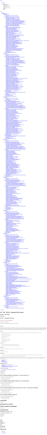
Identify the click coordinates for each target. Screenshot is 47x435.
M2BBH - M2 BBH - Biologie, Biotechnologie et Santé (12, 36)
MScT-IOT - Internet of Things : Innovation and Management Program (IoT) (15, 240)
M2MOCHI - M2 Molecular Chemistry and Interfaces (12, 199)
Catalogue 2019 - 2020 (6, 262)
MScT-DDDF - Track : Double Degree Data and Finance (12, 18)
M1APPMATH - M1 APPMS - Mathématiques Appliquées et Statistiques (14, 66)
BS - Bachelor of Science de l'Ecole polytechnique (12, 140)
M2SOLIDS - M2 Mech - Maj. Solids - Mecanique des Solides (13, 49)
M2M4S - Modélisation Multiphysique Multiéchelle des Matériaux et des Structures (15, 285)
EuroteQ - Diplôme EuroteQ (9, 51)
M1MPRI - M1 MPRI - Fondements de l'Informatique (12, 72)
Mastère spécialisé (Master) (8, 91)
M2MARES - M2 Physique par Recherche (11, 163)
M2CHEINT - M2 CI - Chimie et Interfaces (11, 75)
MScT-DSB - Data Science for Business (10, 215)
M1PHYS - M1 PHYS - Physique (10, 34)
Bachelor (6, 14)
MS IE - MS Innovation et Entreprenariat (11, 92)
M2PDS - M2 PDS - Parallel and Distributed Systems (12, 258)
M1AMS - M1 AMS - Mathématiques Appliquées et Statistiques (13, 27)
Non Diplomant (6, 93)
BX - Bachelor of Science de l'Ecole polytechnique (12, 15)
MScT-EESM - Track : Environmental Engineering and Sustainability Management (15, 21)
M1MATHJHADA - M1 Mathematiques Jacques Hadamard (13, 189)
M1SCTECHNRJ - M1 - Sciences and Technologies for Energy (13, 251)
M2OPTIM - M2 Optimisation (9, 168)
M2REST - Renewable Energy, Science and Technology (12, 205)
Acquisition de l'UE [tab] (4, 361)
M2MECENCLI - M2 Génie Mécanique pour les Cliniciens (13, 165)
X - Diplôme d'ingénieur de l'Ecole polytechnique (12, 298)
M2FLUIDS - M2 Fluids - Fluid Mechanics (11, 195)
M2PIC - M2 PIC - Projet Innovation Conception (12, 45)
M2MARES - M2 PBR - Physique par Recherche (12, 80)
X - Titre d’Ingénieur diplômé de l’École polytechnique (12, 16)
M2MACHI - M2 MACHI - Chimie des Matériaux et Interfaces (13, 122)
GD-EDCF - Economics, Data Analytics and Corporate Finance (13, 268)
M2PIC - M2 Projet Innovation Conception (11, 201)
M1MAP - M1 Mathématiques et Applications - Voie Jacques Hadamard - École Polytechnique (17, 248)
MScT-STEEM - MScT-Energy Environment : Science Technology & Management (16, 185)
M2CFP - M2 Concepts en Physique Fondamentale (12, 159)
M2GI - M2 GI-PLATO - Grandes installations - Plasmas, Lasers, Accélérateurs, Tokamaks (16, 78)
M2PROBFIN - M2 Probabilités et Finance (11, 170)
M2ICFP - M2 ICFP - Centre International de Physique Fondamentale (14, 79)
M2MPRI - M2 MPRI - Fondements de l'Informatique (12, 82)
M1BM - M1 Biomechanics (9, 220)
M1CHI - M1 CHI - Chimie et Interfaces (11, 29)
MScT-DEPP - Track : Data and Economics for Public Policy (13, 19)
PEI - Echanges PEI (8, 209)
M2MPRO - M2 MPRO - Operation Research (11, 257)
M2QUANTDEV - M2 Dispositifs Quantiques (11, 171)
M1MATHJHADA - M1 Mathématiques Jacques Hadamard (13, 154)
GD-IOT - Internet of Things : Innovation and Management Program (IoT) (14, 270)
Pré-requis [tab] (3, 360)
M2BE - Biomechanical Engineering (10, 280)
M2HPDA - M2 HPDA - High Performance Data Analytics (13, 255)
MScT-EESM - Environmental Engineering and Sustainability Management (15, 216)
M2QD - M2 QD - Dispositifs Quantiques (11, 47)
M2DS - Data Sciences (8, 227)
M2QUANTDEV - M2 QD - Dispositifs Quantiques (12, 130)
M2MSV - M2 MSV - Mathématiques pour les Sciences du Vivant (14, 43)
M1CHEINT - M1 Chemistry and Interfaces (11, 187)
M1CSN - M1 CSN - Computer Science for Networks (12, 244)
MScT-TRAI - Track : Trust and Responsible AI (11, 63)
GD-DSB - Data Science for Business (10, 267)
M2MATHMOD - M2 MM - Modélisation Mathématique (12, 42)
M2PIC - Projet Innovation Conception (10, 231)
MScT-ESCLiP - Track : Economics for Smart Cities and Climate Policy (14, 61)
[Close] (0, 434)
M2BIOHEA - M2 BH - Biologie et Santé (11, 74)
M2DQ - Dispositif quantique (9, 282)
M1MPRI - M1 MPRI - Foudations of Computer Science (12, 249)
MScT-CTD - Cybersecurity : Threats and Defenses (12, 214)
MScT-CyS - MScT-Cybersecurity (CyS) (11, 102)
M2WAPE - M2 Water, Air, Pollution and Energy (12, 203)
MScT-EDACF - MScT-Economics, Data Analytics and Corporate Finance (15, 105)
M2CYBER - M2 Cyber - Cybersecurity (11, 254)
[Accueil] (1, 0)
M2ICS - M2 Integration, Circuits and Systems (11, 196)
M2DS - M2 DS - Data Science (9, 119)
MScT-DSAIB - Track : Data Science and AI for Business (13, 59)
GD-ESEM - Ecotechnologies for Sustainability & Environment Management (15, 269)
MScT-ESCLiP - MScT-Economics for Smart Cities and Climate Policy (14, 106)
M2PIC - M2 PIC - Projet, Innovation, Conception (12, 84)
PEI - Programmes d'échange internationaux (11, 52)
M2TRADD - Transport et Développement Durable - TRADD (13, 293)
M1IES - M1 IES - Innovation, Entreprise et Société (12, 31)
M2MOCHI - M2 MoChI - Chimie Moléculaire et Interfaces (13, 125)
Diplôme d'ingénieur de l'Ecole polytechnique (7, 366)
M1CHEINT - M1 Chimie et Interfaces (10, 151)
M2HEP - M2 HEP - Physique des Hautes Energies (12, 121)
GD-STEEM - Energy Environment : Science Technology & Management (14, 304)
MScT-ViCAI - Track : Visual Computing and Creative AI (13, 25)
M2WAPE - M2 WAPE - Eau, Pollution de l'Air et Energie (13, 133)
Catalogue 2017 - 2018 (6, 305)
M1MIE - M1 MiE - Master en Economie (11, 33)
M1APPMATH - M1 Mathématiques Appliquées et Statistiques (13, 150)
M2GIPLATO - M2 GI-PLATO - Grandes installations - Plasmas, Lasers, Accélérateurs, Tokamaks (17, 40)
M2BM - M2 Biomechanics (9, 225)
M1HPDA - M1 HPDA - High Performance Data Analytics (13, 245)
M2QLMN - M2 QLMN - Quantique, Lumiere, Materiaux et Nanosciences (15, 48)
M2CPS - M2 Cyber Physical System (10, 192)
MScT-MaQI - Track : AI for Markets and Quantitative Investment (13, 23)
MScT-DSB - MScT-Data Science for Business (11, 104)
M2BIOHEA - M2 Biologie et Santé (10, 158)
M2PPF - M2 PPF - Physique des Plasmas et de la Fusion (12, 46)
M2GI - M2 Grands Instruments (10, 162)
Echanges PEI (3, 365)
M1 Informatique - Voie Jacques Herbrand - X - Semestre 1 (8, 369)
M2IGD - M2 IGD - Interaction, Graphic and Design (12, 229)
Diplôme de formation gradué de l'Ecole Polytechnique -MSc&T (12, 17)
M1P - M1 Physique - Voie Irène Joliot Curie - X (11, 250)
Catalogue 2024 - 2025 (6, 96)
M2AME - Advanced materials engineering (11, 279)
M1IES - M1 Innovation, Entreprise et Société (11, 153)
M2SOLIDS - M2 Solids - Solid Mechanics (11, 202)
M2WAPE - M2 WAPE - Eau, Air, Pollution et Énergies (12, 89)
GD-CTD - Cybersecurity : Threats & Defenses (11, 300)
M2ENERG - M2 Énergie (9, 194)
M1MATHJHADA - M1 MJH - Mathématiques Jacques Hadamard (14, 70)
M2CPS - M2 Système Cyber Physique (10, 160)
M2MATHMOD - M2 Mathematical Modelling (11, 197)
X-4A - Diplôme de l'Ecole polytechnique (11, 100)
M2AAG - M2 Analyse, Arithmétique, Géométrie (12, 157)
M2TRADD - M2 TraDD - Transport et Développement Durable (13, 132)
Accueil (3, 12)
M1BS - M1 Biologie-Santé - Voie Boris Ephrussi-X (12, 273)
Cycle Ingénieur (6, 98)
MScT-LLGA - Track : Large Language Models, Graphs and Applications (14, 22)
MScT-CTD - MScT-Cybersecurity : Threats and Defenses (13, 143)
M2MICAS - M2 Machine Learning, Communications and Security (14, 198)
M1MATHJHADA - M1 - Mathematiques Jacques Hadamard (13, 223)
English (4, 2)
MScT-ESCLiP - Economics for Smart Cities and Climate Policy (13, 217)
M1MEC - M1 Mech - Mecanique (10, 32)
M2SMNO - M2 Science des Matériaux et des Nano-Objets (13, 172)
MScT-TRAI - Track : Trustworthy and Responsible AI (12, 24)
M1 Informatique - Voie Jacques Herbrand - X (7, 364)
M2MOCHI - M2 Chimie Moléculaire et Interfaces (12, 166)
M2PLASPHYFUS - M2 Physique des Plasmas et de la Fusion (13, 169)
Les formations (3, 13)
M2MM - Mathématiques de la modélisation (11, 287)
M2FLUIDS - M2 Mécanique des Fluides (11, 161)
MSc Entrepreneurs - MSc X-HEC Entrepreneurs (12, 134)
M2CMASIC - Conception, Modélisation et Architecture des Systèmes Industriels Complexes (17, 281)
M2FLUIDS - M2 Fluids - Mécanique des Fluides (12, 77)
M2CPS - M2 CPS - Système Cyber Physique (11, 76)
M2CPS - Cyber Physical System (10, 226)
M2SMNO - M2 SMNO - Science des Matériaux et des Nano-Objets (14, 87)
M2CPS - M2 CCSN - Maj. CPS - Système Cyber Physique (13, 38)
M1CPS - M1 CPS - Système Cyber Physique (11, 68)
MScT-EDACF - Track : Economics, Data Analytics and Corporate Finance (15, 20)
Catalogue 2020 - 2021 (6, 233)
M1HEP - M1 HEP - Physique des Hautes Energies (12, 30)
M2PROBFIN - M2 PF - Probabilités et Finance (11, 85)
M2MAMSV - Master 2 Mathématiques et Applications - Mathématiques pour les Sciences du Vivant (18, 286)
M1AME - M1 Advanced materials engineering (11, 272)
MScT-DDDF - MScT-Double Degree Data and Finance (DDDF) (13, 103)
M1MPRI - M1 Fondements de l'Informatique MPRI (12, 156)
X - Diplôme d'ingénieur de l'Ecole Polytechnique (12, 306)
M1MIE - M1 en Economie (9, 155)
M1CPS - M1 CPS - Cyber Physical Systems (11, 243)
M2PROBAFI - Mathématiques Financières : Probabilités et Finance (14, 291)
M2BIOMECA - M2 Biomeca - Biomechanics (11, 224)
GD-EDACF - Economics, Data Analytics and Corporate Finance (13, 302)
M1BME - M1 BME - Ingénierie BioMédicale (11, 28)
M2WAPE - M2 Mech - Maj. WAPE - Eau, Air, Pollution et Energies (14, 50)
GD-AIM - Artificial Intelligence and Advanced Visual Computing (14, 266)
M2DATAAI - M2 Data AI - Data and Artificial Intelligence (13, 193)
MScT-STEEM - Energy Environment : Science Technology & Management (15, 218)
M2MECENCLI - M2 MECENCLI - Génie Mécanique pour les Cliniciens (15, 81)
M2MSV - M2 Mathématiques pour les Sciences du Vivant (13, 167)
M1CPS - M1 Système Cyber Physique (10, 152)
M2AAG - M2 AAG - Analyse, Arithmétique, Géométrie (12, 73)
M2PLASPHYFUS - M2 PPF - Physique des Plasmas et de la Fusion (14, 128)
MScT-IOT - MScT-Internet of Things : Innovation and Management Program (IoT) (16, 107)
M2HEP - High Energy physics (9, 284)
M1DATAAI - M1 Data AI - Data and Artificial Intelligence (13, 221)
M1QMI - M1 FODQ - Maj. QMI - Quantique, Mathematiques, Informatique (15, 35)
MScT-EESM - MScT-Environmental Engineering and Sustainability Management (15, 183)
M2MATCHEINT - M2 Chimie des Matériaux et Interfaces (13, 164)
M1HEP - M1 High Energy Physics (10, 275)
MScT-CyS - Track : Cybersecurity (10, 57)
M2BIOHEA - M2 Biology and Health (10, 191)
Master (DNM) (6, 26)
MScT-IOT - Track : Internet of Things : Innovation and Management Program (15, 62)
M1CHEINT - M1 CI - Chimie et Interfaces (11, 67)
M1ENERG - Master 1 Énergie (9, 222)
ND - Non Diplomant (8, 207)
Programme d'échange (7, 94)
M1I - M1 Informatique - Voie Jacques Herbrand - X (12, 246)
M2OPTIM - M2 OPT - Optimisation (10, 44)
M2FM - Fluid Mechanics (9, 283)
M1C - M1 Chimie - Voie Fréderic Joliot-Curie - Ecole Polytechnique (14, 274)
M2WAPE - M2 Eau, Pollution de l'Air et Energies (12, 173)
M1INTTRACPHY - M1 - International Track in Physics (12, 247)
